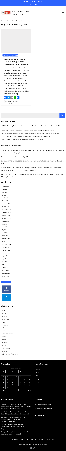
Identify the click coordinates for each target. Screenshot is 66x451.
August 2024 (5, 256)
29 (29, 385)
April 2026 (5, 198)
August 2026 (5, 186)
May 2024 (4, 264)
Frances (3, 157)
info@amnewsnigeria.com (43, 408)
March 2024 (5, 270)
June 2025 (4, 227)
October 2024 (6, 250)
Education (5, 55)
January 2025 (5, 241)
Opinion (4, 328)
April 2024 (5, 267)
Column (4, 310)
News (3, 322)
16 (3, 382)
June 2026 (4, 192)
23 (3, 385)
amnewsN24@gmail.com (43, 405)
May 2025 (4, 230)
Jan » (29, 390)
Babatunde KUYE (6, 161)
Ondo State (5, 325)
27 (20, 385)
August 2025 (5, 221)
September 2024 (6, 253)
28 (25, 385)
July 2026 (4, 189)
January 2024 (5, 276)
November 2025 (6, 212)
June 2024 (4, 262)
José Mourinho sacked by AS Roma (20, 157)
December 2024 (6, 244)
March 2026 (5, 201)
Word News (5, 351)
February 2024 (6, 273)
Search (62, 115)
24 (7, 385)
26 (16, 385)
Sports (4, 345)
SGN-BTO (4, 342)
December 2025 (6, 209)
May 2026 (4, 195)
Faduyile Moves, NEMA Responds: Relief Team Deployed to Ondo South (22, 139)
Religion (4, 336)
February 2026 (6, 204)
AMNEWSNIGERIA (20, 11)
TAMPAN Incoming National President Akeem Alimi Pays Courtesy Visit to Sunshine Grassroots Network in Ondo (16, 406)
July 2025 (4, 224)
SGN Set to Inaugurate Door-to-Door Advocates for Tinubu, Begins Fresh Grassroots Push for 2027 (30, 133)
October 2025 (6, 215)
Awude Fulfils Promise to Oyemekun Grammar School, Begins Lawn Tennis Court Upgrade (28, 131)
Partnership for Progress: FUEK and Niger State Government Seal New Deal (16, 61)
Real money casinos (7, 334)
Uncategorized (14, 55)
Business (37, 369)
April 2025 (5, 233)
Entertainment (6, 319)
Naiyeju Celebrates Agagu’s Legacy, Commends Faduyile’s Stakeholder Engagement (26, 136)
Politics (4, 331)
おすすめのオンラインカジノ (10, 354)
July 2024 (4, 259)
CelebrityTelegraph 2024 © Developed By (33, 444)
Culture (4, 313)
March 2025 (5, 235)
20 (20, 382)
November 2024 (6, 247)
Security (4, 339)
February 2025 (6, 238)
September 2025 (6, 218)
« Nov (3, 390)
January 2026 (5, 207)
